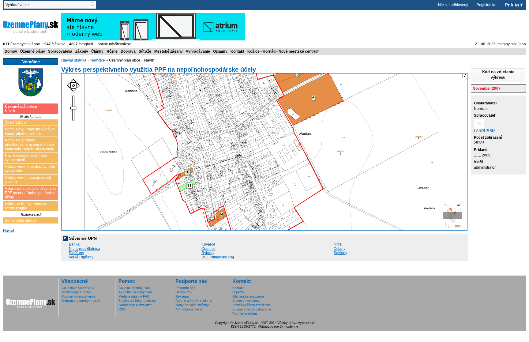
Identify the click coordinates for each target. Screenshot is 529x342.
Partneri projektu (244, 313)
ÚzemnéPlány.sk (17, 15)
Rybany (207, 253)
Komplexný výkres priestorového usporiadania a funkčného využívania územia (29, 144)
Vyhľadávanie (198, 51)
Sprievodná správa (20, 220)
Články (97, 51)
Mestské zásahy (168, 51)
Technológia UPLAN (76, 292)
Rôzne (112, 51)
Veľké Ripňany (81, 257)
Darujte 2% (183, 292)
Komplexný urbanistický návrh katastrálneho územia (30, 131)
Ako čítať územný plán (135, 292)
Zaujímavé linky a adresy (137, 301)
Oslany (339, 248)
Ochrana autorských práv (81, 301)
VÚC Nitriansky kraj (217, 257)
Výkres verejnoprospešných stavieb (28, 179)
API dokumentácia (188, 309)
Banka (74, 244)
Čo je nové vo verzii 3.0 (79, 288)
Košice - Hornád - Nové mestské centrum (283, 51)
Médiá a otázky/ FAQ (134, 296)
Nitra (338, 244)
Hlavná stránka (73, 60)
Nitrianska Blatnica (84, 248)
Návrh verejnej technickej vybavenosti (26, 157)
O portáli (238, 292)
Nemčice (97, 60)
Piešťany (76, 253)
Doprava (128, 51)
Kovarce (208, 244)
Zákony (81, 51)
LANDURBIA (484, 131)
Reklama (182, 296)
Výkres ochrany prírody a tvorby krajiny (25, 206)
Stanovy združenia (246, 301)
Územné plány (32, 51)
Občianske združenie (248, 296)
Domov (11, 51)
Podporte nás (185, 288)
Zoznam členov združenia (251, 309)
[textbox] (47, 5)
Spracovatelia (60, 51)
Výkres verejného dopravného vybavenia (30, 168)
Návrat (8, 230)
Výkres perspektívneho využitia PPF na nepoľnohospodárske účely (30, 192)
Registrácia (485, 5)
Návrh (21, 108)
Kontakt (237, 51)
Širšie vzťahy (16, 122)
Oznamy (220, 51)
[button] (498, 74)
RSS (121, 309)
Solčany (340, 253)
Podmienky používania (78, 296)
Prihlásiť (514, 4)
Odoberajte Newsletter (135, 305)
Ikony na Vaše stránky (192, 305)
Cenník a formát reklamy (193, 301)
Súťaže (145, 51)
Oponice (208, 248)
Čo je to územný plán (134, 288)
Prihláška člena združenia (251, 305)
